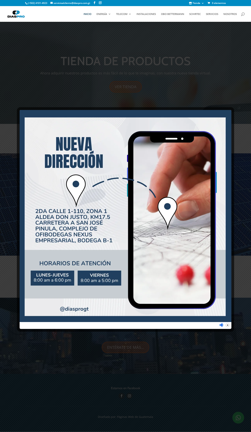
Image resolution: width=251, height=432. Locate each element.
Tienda (196, 3)
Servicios (212, 14)
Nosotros (230, 14)
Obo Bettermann (172, 14)
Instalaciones (146, 14)
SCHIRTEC (195, 14)
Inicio (87, 14)
